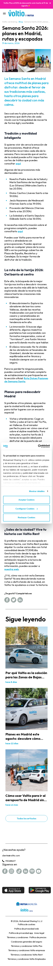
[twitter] (13, 600)
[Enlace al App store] (13, 890)
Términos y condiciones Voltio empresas (26, 950)
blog (21, 22)
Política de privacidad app (21, 933)
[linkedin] (20, 600)
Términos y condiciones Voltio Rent (26, 954)
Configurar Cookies (24, 508)
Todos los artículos (26, 818)
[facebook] (7, 600)
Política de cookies (26, 924)
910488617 (10, 861)
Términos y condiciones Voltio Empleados (26, 959)
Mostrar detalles (37, 491)
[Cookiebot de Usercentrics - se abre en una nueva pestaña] (38, 446)
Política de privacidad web (26, 928)
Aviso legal (39, 933)
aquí (18, 163)
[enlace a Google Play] (40, 890)
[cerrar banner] (50, 3)
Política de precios (37, 937)
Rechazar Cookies (26, 517)
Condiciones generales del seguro (26, 941)
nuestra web (11, 569)
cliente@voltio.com (11, 855)
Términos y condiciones (17, 937)
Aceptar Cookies (26, 500)
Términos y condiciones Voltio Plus (26, 946)
